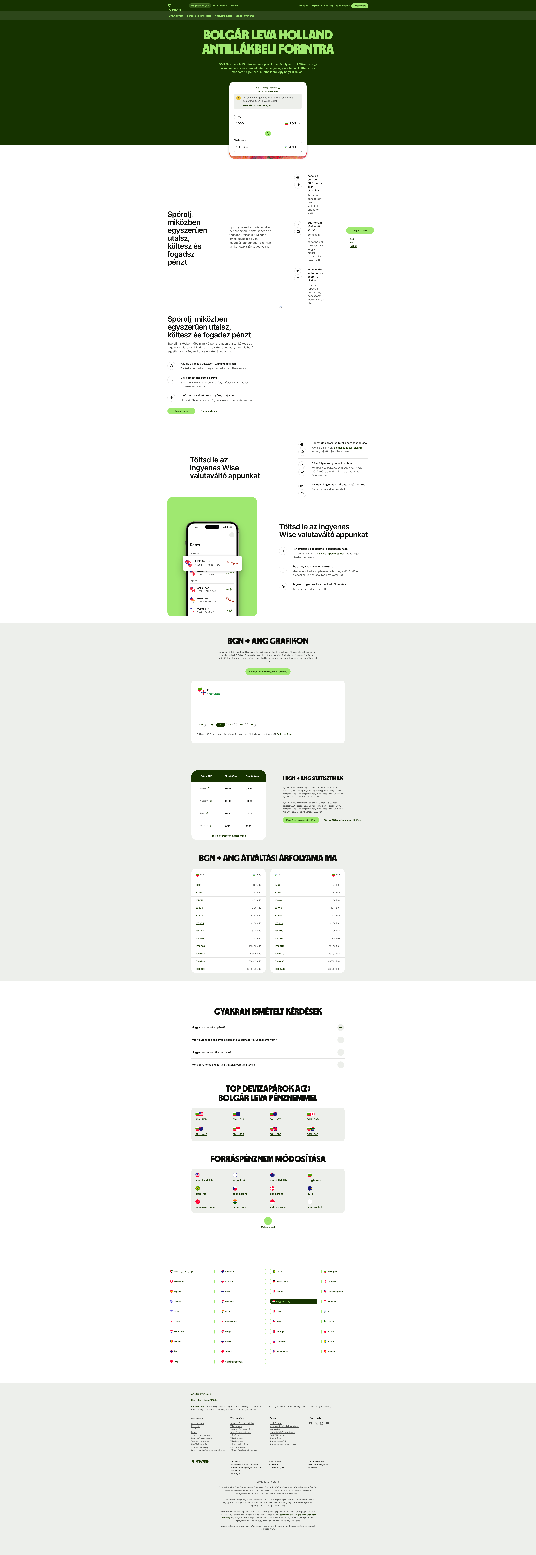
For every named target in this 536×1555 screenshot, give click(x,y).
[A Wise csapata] (176, 5)
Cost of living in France (201, 1409)
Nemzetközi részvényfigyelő (282, 1432)
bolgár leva (314, 1180)
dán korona (276, 1193)
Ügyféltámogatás (199, 1444)
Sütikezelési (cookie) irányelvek (244, 1464)
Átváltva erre (240, 140)
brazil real (201, 1193)
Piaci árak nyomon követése (300, 820)
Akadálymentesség (200, 1447)
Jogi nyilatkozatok (316, 1461)
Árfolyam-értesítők (278, 1441)
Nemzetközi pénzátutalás (242, 1423)
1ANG (277, 885)
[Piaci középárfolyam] (279, 88)
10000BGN (201, 969)
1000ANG (279, 946)
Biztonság (195, 1426)
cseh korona (240, 1193)
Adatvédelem (275, 1461)
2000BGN (200, 954)
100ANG (279, 923)
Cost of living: (197, 1406)
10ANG (278, 900)
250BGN (200, 930)
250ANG (279, 930)
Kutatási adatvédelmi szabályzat (284, 1426)
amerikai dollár (204, 1180)
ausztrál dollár (278, 1180)
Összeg (237, 116)
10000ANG (280, 969)
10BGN (199, 900)
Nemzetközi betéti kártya (241, 1429)
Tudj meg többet (351, 242)
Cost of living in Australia (276, 1406)
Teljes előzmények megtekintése (229, 835)
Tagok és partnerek (200, 1441)
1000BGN (200, 946)
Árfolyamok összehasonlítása (283, 1444)
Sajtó (193, 1429)
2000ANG (279, 954)
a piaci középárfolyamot (348, 447)
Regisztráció (360, 5)
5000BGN (200, 961)
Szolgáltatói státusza (200, 1435)
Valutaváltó (275, 1429)
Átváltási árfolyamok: (201, 1394)
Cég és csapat (197, 1423)
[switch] (268, 133)
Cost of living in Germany (320, 1406)
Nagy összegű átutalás (240, 1432)
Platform (234, 5)
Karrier (194, 1432)
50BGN (199, 915)
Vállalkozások (220, 5)
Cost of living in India (297, 1406)
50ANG (278, 915)
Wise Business (236, 1441)
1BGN (198, 885)
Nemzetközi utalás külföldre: (204, 1400)
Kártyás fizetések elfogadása (243, 1450)
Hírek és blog (276, 1423)
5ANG (278, 892)
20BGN (199, 908)
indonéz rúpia (278, 1207)
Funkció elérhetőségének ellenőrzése (208, 1450)
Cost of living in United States (249, 1406)
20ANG (278, 908)
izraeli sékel (315, 1207)
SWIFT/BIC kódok (278, 1435)
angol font (239, 1180)
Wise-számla (236, 1426)
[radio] (201, 725)
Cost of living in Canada (245, 1409)
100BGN (200, 923)
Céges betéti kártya (239, 1444)
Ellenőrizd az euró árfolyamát (258, 105)
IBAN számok (276, 1438)
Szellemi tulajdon (276, 1467)
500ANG (279, 938)
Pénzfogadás (236, 1435)
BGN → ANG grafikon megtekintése (342, 820)
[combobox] (292, 123)
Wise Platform (236, 1438)
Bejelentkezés (342, 5)
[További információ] (208, 788)
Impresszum (235, 1461)
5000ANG (279, 961)
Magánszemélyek (200, 5)
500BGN (200, 938)
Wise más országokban (318, 1464)
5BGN (199, 892)
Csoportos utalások (239, 1447)
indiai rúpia (239, 1207)
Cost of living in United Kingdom (220, 1406)
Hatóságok (235, 1473)
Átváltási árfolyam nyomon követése (268, 671)
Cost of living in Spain (223, 1409)
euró (310, 1193)
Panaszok (273, 1464)
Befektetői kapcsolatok (201, 1438)
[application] (218, 708)
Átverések (312, 1467)
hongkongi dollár (205, 1207)
